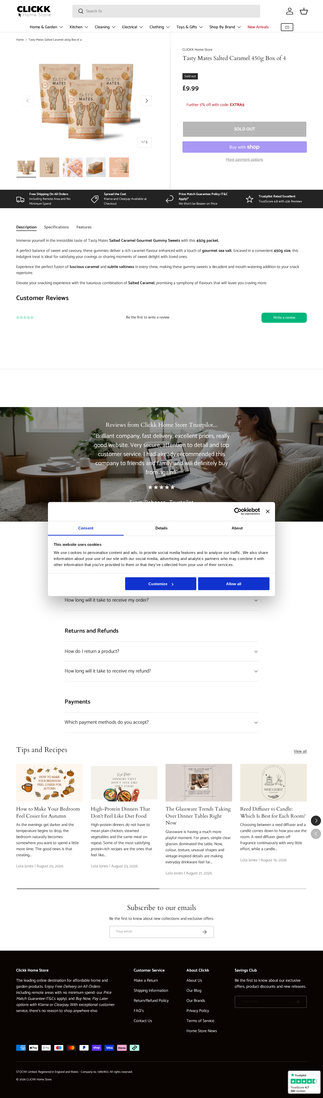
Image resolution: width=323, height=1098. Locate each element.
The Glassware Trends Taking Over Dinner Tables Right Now (198, 816)
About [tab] (237, 528)
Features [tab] (84, 227)
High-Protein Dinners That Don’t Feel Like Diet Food (120, 812)
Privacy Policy (197, 1010)
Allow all (233, 584)
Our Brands (195, 1000)
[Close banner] (268, 511)
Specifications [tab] (56, 227)
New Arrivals (258, 27)
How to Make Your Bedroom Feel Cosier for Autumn (48, 812)
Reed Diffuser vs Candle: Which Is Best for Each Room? (273, 812)
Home (20, 39)
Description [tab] (26, 227)
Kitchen (76, 27)
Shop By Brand (222, 27)
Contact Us (143, 1020)
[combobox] (166, 11)
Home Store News (201, 1031)
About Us (194, 980)
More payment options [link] (244, 160)
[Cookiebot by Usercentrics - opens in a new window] (238, 511)
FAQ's (139, 1010)
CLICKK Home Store (197, 50)
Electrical (129, 27)
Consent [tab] (85, 528)
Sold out (244, 129)
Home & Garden (43, 27)
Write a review (284, 317)
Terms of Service (200, 1020)
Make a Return (146, 980)
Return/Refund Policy (151, 1000)
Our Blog (193, 990)
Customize (157, 584)
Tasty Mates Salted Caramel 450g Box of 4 (55, 39)
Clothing (157, 27)
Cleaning (102, 27)
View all (300, 751)
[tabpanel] (161, 291)
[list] (87, 100)
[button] (303, 11)
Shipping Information (151, 990)
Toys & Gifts (186, 27)
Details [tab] (161, 528)
